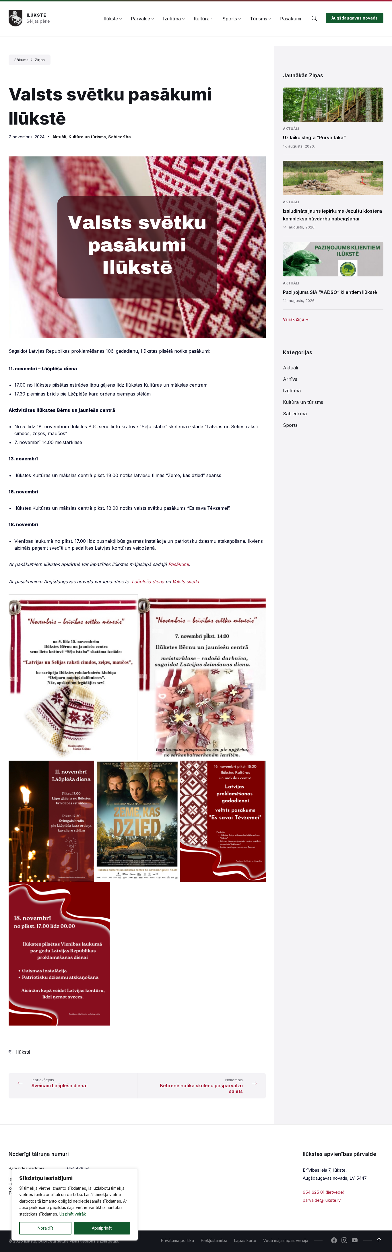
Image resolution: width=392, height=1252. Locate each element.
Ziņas (40, 59)
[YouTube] (355, 1240)
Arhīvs (290, 379)
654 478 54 (78, 1168)
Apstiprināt (102, 1228)
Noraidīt (45, 1228)
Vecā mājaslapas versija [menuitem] (285, 1240)
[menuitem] (111, 19)
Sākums (21, 59)
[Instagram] (344, 1240)
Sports (290, 425)
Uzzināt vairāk (72, 1214)
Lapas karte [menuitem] (245, 1240)
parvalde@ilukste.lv (322, 1200)
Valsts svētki (185, 581)
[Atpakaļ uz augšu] (379, 1240)
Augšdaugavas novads (354, 17)
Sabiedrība (119, 136)
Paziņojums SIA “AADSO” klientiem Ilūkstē (330, 292)
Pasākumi (178, 564)
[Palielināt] (258, 164)
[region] (74, 1205)
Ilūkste (36, 15)
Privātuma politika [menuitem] (177, 1240)
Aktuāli (59, 136)
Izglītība (292, 391)
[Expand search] (314, 18)
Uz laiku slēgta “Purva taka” (314, 137)
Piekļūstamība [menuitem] (214, 1240)
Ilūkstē (23, 1052)
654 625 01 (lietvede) (324, 1192)
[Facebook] (334, 1240)
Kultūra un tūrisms (87, 136)
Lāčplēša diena (148, 581)
